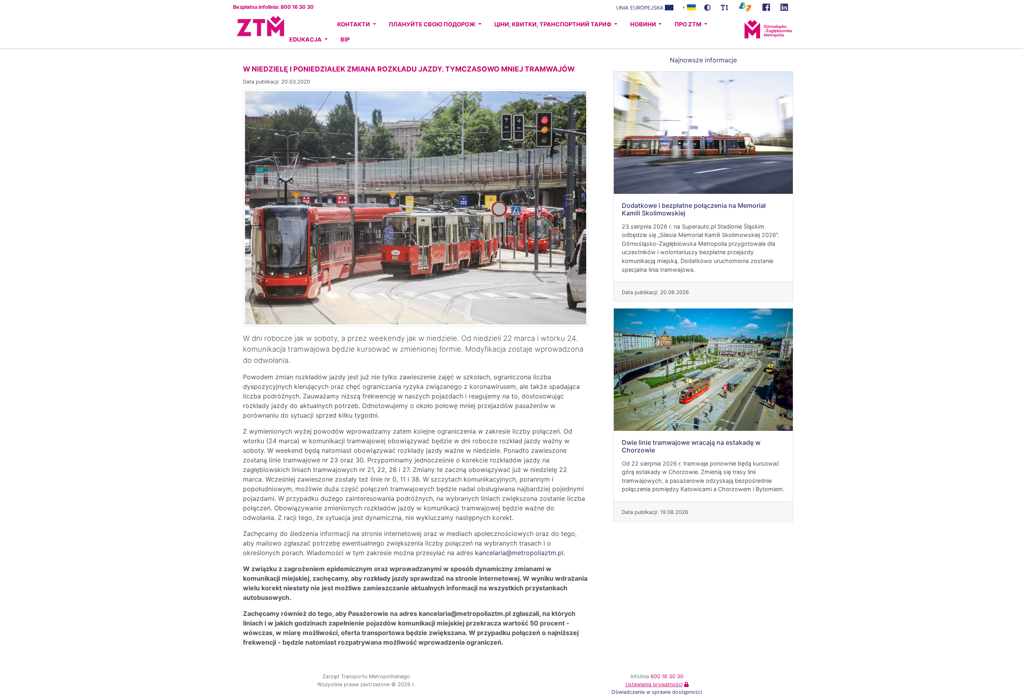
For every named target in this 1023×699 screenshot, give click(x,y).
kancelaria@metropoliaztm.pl (519, 553)
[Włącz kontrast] (707, 7)
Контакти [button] (354, 24)
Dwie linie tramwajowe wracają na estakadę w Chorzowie (691, 446)
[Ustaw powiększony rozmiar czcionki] (724, 7)
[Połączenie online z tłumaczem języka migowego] (745, 6)
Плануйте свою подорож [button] (433, 24)
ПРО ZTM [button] (689, 24)
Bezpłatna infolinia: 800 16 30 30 (273, 7)
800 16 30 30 (667, 676)
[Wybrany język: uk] (689, 7)
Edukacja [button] (306, 39)
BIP (345, 39)
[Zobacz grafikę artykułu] (415, 207)
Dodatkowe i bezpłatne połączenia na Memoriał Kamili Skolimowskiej (694, 209)
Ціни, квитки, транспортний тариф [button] (553, 24)
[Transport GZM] (766, 7)
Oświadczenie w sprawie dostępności (656, 692)
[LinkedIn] (784, 7)
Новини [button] (643, 24)
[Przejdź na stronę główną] (253, 32)
